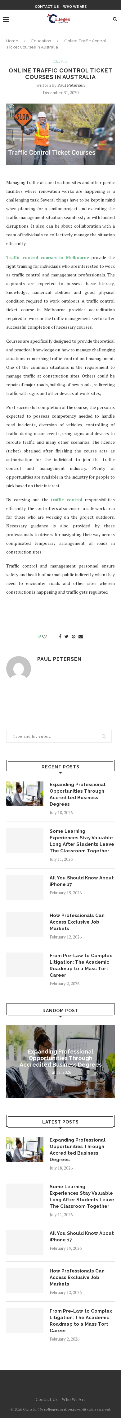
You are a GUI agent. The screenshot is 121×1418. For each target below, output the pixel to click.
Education (41, 41)
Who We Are (75, 7)
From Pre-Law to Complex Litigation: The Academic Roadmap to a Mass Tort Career (81, 965)
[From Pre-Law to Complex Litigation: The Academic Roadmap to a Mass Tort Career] (24, 964)
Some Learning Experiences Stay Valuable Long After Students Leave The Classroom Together (82, 841)
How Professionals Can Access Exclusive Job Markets (77, 922)
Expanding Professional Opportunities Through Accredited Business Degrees (77, 794)
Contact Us (47, 7)
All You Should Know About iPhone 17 (82, 881)
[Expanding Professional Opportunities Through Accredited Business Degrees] (24, 793)
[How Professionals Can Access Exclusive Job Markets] (24, 924)
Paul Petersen (71, 85)
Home (12, 41)
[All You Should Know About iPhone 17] (24, 887)
